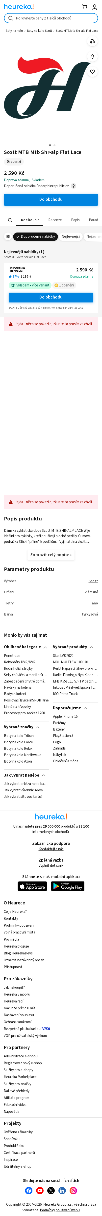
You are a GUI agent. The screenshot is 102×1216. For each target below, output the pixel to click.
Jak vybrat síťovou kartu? (23, 796)
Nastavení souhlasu (19, 1015)
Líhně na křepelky (17, 706)
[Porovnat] (92, 41)
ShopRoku (12, 1139)
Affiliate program (16, 1097)
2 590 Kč (84, 270)
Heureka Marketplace (20, 1077)
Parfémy (59, 723)
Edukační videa (15, 1104)
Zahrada (59, 748)
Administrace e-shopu (21, 1056)
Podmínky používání (19, 925)
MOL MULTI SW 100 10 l (70, 662)
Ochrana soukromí (17, 1022)
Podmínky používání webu (60, 1210)
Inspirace (11, 1159)
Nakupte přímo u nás (19, 1008)
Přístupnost (13, 967)
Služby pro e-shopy (18, 1070)
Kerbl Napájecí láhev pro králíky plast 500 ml (75, 668)
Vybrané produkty (70, 647)
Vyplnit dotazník (51, 865)
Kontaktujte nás (51, 849)
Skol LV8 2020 (63, 655)
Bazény (59, 729)
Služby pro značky (17, 1084)
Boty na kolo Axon (18, 761)
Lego (57, 742)
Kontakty (11, 918)
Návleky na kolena (17, 687)
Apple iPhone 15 (65, 716)
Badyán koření (15, 694)
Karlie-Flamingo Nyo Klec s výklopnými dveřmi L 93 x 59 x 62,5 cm (75, 674)
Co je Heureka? (15, 911)
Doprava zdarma (81, 276)
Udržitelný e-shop (17, 1166)
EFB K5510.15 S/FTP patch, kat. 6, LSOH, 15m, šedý (75, 681)
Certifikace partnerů (19, 1152)
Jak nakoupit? (14, 987)
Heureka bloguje (16, 946)
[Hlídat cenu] (92, 56)
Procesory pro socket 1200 (24, 713)
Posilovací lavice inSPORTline (26, 700)
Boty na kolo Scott (39, 31)
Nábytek (59, 754)
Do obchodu (51, 297)
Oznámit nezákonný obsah (24, 960)
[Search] (10, 220)
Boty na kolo (14, 31)
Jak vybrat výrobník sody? (23, 790)
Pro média (11, 939)
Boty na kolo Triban (19, 735)
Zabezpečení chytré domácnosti (26, 681)
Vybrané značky (18, 727)
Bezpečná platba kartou (22, 1029)
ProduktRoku (14, 1146)
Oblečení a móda (65, 761)
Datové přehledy (16, 1091)
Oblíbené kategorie (22, 647)
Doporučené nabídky (38, 236)
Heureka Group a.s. (57, 1204)
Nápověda (11, 1111)
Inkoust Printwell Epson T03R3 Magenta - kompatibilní (75, 687)
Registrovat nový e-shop (23, 1063)
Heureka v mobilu (17, 994)
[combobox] (51, 18)
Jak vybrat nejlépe (21, 775)
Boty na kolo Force (18, 742)
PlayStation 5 (63, 735)
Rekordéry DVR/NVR (19, 662)
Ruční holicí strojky (18, 668)
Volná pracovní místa (19, 932)
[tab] (29, 220)
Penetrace (12, 655)
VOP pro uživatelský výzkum (25, 1035)
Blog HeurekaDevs (18, 953)
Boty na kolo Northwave (22, 754)
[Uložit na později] (92, 72)
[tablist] (51, 220)
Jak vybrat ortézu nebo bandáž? (26, 784)
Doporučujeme (67, 708)
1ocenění (66, 285)
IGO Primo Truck (65, 694)
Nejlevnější (71, 236)
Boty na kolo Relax (18, 748)
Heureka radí (13, 1001)
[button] (29, 220)
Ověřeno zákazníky (18, 1132)
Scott (93, 581)
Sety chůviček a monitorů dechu (26, 674)
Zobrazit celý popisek (51, 555)
